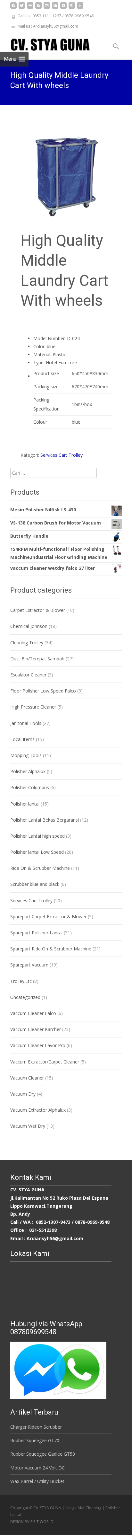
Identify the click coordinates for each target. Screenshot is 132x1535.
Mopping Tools (26, 755)
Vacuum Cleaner (27, 1078)
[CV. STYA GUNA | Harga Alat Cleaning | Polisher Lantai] (45, 44)
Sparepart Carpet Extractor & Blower (48, 916)
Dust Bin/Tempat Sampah (37, 659)
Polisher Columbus (29, 787)
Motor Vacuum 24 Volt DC (37, 1468)
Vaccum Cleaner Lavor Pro (37, 1045)
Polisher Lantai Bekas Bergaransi (44, 820)
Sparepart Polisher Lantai (36, 933)
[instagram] (47, 8)
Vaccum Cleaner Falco (33, 1013)
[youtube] (63, 8)
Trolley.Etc (21, 981)
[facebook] (13, 8)
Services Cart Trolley (61, 455)
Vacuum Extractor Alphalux (38, 1110)
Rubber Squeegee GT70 (34, 1440)
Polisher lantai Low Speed (37, 852)
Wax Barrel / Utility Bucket (37, 1481)
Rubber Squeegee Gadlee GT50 (42, 1454)
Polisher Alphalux (27, 771)
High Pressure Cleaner (33, 707)
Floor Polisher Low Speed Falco (43, 691)
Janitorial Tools (25, 723)
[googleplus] (55, 8)
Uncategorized (25, 997)
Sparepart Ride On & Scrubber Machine (50, 949)
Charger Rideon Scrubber (36, 1427)
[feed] (38, 8)
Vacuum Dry (23, 1094)
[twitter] (22, 8)
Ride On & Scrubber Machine (40, 868)
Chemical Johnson (28, 626)
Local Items (22, 739)
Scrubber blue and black (34, 884)
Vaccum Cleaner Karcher (35, 1029)
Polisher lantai (24, 804)
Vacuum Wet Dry (27, 1126)
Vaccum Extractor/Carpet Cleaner (44, 1062)
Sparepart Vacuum (29, 965)
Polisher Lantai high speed (37, 836)
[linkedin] (80, 8)
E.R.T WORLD (42, 1521)
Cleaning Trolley (26, 643)
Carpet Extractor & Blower (37, 610)
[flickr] (30, 8)
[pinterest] (72, 8)
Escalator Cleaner (28, 675)
